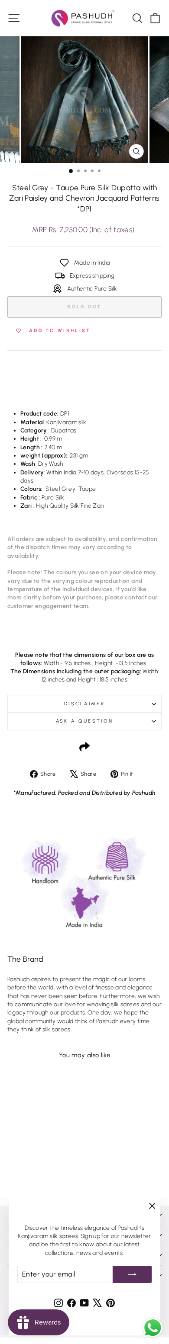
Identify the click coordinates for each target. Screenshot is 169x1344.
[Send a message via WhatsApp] (153, 1328)
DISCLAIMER (84, 704)
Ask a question (84, 721)
